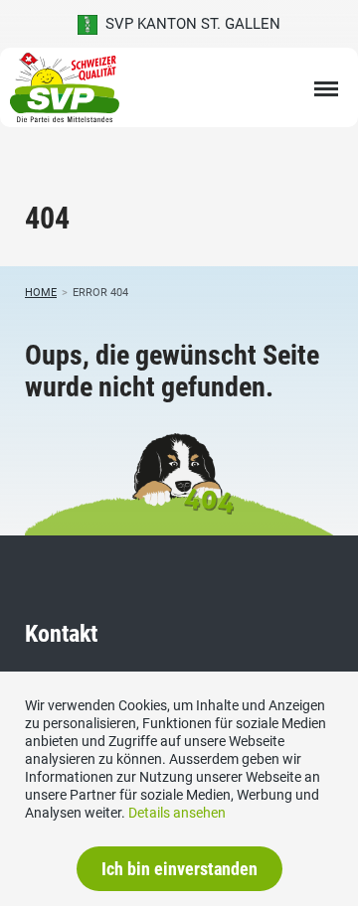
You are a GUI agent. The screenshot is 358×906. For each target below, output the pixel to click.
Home (41, 292)
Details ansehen (177, 813)
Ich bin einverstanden (179, 868)
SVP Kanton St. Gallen (188, 24)
